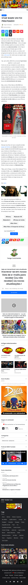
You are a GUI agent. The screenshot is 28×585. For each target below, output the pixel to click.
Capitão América (12, 519)
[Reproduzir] (3, 463)
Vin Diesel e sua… (6, 355)
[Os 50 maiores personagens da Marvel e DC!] (5, 551)
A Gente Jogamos (18, 575)
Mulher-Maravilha (11, 532)
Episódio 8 (7, 220)
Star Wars (14, 223)
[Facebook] (3, 31)
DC (25, 519)
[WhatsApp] (3, 34)
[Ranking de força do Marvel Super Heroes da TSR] (14, 551)
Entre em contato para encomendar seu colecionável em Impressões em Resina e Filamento (14, 384)
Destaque (17, 522)
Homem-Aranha (16, 527)
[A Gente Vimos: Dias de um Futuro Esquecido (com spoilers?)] (7, 364)
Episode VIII (18, 216)
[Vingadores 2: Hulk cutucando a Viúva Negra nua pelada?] (5, 556)
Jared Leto (14, 530)
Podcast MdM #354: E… (20, 370)
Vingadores (9, 538)
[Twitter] (6, 31)
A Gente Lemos (6, 577)
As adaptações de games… (20, 356)
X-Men (21, 538)
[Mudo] (22, 463)
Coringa (20, 519)
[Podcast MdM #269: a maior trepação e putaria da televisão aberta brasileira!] (23, 551)
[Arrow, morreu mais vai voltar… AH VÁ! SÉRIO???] (23, 562)
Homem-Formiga (5, 530)
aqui (5, 183)
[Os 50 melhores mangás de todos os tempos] (14, 556)
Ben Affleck (4, 519)
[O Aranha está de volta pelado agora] (5, 562)
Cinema (4, 15)
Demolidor (10, 522)
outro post (7, 55)
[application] (14, 458)
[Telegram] (6, 34)
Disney (9, 216)
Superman (21, 535)
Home (6, 575)
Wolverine (16, 538)
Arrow (3, 516)
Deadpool (4, 522)
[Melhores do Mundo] (14, 4)
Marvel (3, 532)
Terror (3, 538)
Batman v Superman (16, 516)
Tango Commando (8, 24)
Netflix (18, 532)
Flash (13, 524)
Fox (17, 524)
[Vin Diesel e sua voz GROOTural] (7, 350)
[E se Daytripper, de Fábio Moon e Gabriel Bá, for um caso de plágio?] (23, 556)
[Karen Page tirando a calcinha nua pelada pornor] (14, 562)
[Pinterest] (14, 31)
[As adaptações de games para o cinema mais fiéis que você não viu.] (21, 350)
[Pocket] (21, 31)
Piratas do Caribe (19, 220)
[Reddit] (17, 31)
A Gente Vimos (14, 577)
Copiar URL (14, 233)
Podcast (11, 575)
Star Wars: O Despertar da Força (14, 226)
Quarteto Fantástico (6, 535)
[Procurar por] (27, 10)
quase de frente (5, 147)
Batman (8, 516)
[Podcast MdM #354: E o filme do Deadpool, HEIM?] (21, 364)
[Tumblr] (10, 31)
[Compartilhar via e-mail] (10, 34)
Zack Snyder (5, 540)
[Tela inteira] (25, 463)
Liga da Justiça (21, 530)
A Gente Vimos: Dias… (5, 370)
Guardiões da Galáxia (6, 527)
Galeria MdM (22, 577)
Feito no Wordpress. (19, 572)
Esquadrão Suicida (6, 524)
